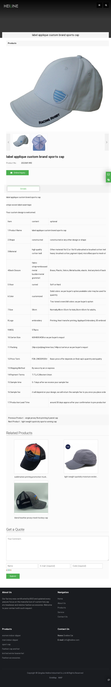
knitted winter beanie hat (13, 653)
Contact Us (63, 617)
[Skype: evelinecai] (108, 179)
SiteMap (53, 678)
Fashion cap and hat (11, 649)
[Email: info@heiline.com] (108, 174)
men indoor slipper (10, 640)
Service (61, 612)
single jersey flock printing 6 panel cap (41, 418)
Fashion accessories (11, 658)
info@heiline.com (71, 640)
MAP (60, 678)
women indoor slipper (11, 635)
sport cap (6, 644)
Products (62, 608)
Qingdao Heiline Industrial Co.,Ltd (52, 673)
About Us (62, 603)
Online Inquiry (19, 173)
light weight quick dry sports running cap (39, 422)
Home (60, 599)
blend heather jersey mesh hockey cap (31, 518)
